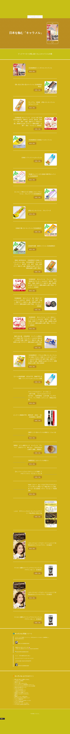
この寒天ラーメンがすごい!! (19, 691)
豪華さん (16, 695)
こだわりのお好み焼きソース (20, 689)
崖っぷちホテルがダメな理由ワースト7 (22, 697)
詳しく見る (32, 71)
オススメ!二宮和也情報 (18, 701)
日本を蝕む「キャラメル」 (26, 32)
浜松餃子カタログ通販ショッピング (21, 692)
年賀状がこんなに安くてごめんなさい (21, 693)
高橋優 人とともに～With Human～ (21, 696)
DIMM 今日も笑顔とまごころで (20, 687)
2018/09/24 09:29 (25, 665)
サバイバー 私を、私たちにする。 (21, 683)
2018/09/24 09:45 (26, 643)
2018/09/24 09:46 (25, 651)
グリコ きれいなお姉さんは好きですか (21, 704)
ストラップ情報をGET (18, 699)
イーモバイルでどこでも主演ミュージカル (22, 700)
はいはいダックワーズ (18, 688)
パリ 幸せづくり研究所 (18, 680)
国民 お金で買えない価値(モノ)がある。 (22, 679)
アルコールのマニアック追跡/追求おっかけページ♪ (24, 684)
